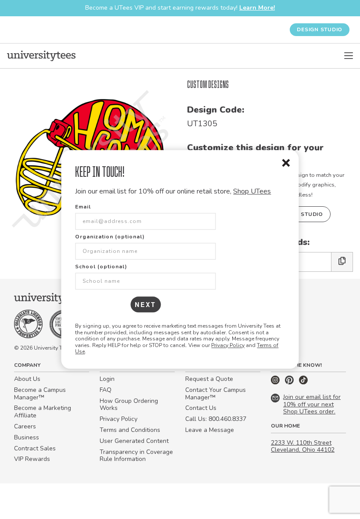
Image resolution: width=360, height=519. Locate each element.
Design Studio (319, 29)
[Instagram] (276, 382)
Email (83, 207)
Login (107, 379)
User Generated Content (134, 441)
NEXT (145, 304)
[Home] (41, 56)
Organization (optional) (110, 237)
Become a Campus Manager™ (40, 394)
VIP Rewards (32, 459)
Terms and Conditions (130, 430)
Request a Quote (209, 379)
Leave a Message (209, 430)
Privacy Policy (228, 345)
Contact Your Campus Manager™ (215, 394)
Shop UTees (252, 191)
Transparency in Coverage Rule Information (136, 456)
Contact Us (200, 408)
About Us (27, 379)
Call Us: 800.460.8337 (215, 419)
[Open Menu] (348, 55)
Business (26, 437)
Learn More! (257, 8)
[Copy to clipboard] (342, 262)
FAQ (106, 390)
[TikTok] (303, 382)
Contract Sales (35, 448)
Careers (25, 426)
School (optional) (101, 266)
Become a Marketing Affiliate (42, 412)
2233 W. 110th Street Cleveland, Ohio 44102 (303, 446)
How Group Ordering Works (129, 405)
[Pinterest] (290, 382)
